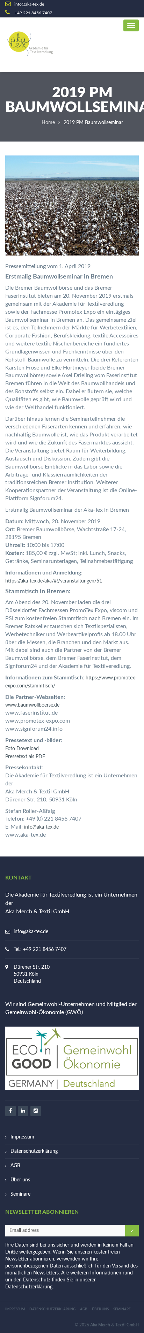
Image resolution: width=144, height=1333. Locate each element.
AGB (15, 1165)
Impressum (22, 1137)
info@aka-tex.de (41, 827)
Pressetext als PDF (25, 756)
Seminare (20, 1194)
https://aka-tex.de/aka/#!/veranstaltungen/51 (53, 581)
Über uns (20, 1180)
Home (48, 122)
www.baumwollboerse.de (32, 705)
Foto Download (22, 748)
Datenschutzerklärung (34, 1151)
